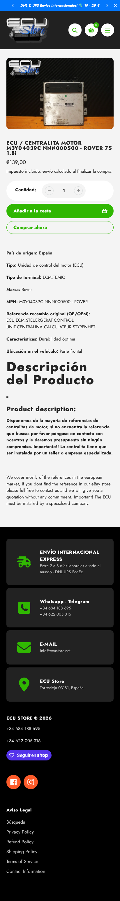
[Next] (107, 5)
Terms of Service (22, 861)
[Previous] (13, 5)
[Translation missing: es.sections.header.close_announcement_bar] (116, 5)
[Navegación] (107, 30)
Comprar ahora (30, 227)
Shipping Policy (21, 851)
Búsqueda (15, 822)
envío (48, 171)
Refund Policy (19, 841)
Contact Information (25, 871)
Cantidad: (25, 189)
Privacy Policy (20, 832)
